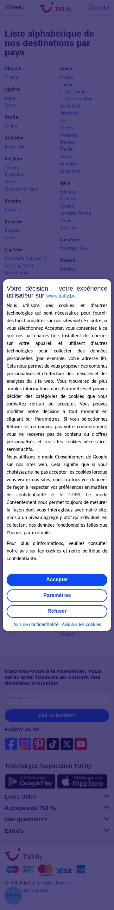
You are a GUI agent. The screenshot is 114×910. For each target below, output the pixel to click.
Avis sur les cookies (81, 624)
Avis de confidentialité (36, 624)
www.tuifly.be (61, 295)
